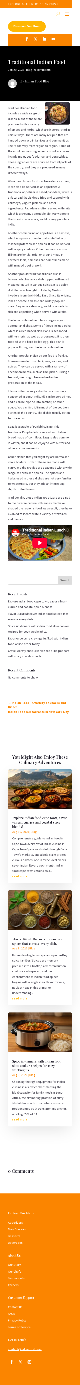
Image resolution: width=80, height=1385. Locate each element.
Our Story (14, 1265)
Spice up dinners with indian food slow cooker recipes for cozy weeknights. (36, 1065)
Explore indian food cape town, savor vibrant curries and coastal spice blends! (39, 822)
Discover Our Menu (26, 26)
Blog (29, 70)
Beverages (15, 1243)
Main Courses (17, 1229)
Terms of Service (19, 1327)
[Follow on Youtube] (53, 39)
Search (65, 580)
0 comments (42, 70)
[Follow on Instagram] (29, 1362)
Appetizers (15, 1223)
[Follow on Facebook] (26, 39)
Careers (13, 1285)
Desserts (14, 1236)
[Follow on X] (35, 39)
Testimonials (16, 1278)
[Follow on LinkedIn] (44, 39)
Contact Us (15, 1307)
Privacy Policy (17, 1320)
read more (20, 876)
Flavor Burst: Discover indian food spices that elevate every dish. (37, 941)
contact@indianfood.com (25, 1349)
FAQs (11, 1314)
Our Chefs (14, 1271)
